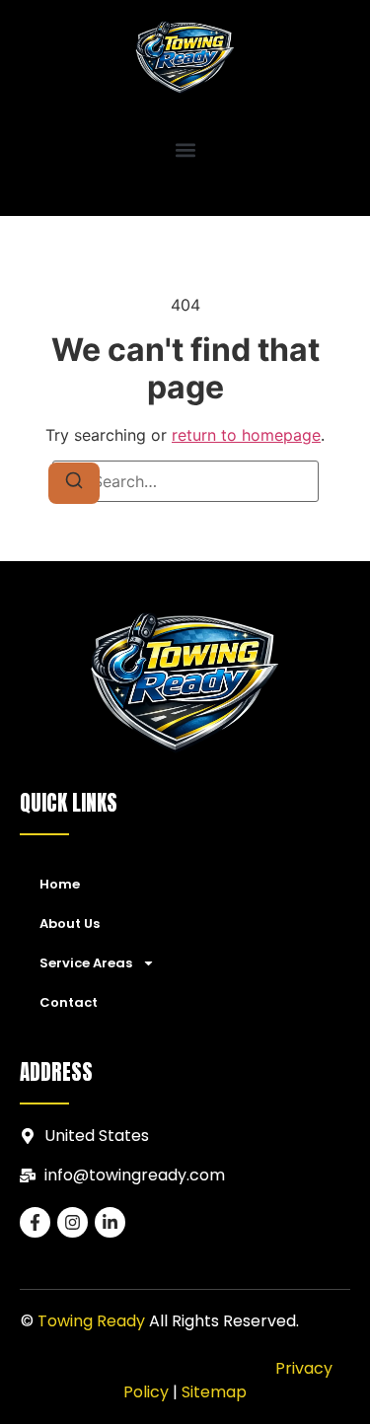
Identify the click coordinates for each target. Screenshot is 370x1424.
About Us (69, 923)
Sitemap (214, 1392)
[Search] (74, 483)
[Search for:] (185, 481)
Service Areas (85, 963)
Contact (68, 1002)
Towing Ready (91, 1321)
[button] (185, 150)
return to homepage (246, 435)
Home (59, 884)
